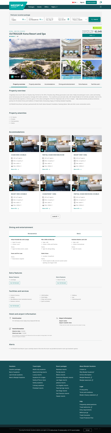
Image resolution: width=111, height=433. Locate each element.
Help (81, 401)
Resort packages (61, 366)
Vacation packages (14, 369)
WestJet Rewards (85, 377)
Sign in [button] (82, 2)
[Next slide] (38, 143)
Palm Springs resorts (62, 388)
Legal (81, 386)
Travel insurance (85, 415)
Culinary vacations (38, 385)
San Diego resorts (61, 391)
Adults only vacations (39, 369)
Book (91, 35)
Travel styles (37, 366)
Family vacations (38, 383)
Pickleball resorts (38, 388)
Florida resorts (60, 372)
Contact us (83, 369)
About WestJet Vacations (88, 366)
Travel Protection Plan (86, 418)
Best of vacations (14, 372)
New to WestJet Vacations (17, 377)
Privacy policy (84, 390)
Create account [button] (91, 2)
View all (17, 77)
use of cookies (76, 430)
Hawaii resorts (60, 396)
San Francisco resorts (62, 393)
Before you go (84, 412)
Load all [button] (54, 216)
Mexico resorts (60, 375)
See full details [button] (14, 283)
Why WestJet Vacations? (87, 372)
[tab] (32, 234)
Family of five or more (39, 380)
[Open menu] (100, 7)
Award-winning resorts (40, 372)
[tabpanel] (55, 251)
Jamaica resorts (61, 383)
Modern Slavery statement (88, 395)
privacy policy (63, 430)
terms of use (53, 430)
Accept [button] (88, 430)
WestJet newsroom (85, 380)
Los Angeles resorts (62, 385)
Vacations (12, 366)
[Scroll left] (10, 84)
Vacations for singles (39, 377)
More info (14, 169)
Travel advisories (85, 407)
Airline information (85, 375)
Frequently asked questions (88, 404)
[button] (100, 2)
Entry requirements (86, 410)
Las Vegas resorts (61, 380)
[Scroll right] (101, 84)
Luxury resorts (37, 375)
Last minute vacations (16, 375)
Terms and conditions (86, 392)
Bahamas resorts (61, 369)
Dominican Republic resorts (64, 377)
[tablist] (55, 234)
